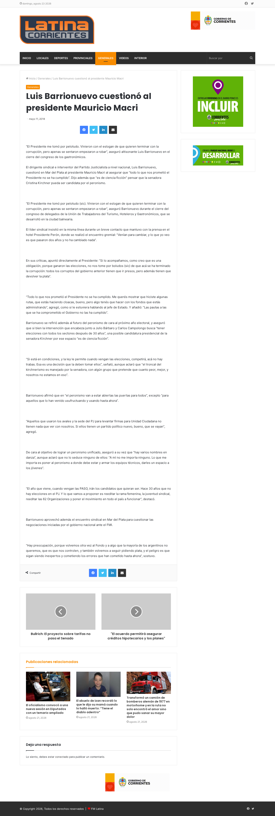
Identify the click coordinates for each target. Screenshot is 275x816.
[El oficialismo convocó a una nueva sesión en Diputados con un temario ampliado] (48, 686)
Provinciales (82, 58)
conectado (61, 756)
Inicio (27, 58)
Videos (124, 58)
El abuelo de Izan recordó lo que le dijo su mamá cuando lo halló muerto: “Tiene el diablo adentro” (97, 706)
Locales (43, 58)
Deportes (61, 58)
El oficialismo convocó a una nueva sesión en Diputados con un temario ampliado (47, 709)
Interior (140, 58)
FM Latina (97, 808)
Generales (105, 58)
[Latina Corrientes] (57, 30)
